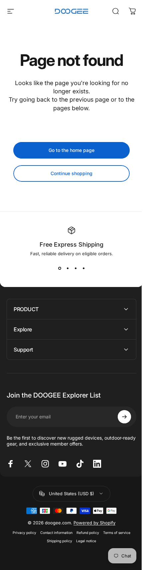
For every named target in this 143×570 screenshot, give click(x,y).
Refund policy (85, 533)
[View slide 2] (68, 268)
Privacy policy (22, 533)
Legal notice (84, 541)
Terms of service (114, 533)
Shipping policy (57, 541)
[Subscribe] (119, 416)
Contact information (54, 533)
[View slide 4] (83, 268)
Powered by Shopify (92, 522)
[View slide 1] (60, 268)
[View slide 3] (75, 268)
